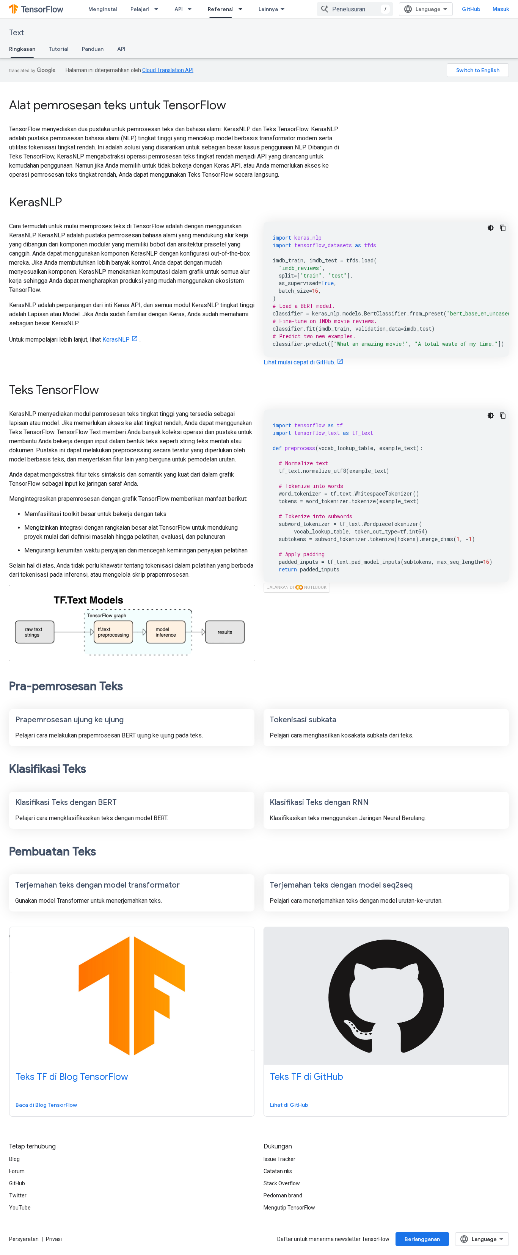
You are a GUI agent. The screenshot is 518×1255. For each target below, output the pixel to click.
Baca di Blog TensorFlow (46, 1104)
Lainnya (268, 9)
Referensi (221, 9)
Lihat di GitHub (289, 1104)
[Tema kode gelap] (491, 228)
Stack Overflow (282, 1183)
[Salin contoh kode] (503, 228)
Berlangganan (422, 1239)
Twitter (18, 1195)
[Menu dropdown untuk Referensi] (243, 9)
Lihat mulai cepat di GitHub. (299, 362)
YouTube (20, 1208)
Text (16, 33)
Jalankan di (296, 587)
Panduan (93, 48)
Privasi (54, 1239)
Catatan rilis (278, 1171)
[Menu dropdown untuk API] (192, 9)
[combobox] (355, 9)
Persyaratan (24, 1239)
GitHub (471, 9)
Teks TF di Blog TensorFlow (72, 1076)
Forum (17, 1171)
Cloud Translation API (167, 70)
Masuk (501, 9)
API (178, 9)
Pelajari (139, 9)
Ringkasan (22, 48)
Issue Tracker (279, 1159)
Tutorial (58, 48)
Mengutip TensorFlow (289, 1208)
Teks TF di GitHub (306, 1076)
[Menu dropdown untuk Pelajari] (158, 9)
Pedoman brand (283, 1195)
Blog (14, 1159)
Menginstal (102, 9)
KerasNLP (116, 339)
